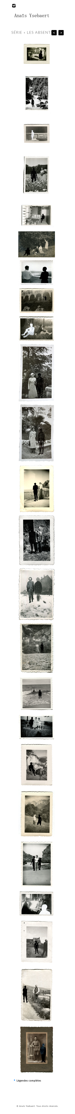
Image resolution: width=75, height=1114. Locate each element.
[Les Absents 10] (36, 727)
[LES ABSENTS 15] (36, 942)
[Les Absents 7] (36, 594)
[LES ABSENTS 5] (36, 540)
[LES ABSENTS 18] (36, 328)
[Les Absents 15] (36, 942)
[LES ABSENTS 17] (36, 1049)
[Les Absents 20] (36, 272)
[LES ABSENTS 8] (36, 648)
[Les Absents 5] (36, 540)
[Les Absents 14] (36, 903)
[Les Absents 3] (36, 432)
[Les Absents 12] (36, 813)
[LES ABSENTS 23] (36, 174)
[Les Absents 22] (36, 215)
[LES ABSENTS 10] (36, 727)
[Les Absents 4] (36, 488)
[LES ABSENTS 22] (36, 215)
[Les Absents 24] (36, 133)
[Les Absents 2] (36, 373)
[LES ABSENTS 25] (36, 94)
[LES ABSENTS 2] (36, 373)
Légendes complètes (29, 1081)
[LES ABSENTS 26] (36, 54)
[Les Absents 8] (36, 648)
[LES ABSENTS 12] (36, 813)
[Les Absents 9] (36, 694)
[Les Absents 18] (36, 328)
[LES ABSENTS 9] (36, 694)
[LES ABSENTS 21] (36, 244)
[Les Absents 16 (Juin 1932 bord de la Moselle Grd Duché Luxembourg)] (36, 994)
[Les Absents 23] (36, 174)
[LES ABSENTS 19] (36, 301)
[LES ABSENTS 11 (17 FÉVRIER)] (36, 764)
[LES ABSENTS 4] (36, 488)
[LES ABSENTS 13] (36, 864)
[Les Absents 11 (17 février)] (36, 764)
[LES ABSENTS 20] (36, 272)
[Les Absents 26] (36, 54)
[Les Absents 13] (36, 864)
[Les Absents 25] (36, 94)
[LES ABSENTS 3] (36, 432)
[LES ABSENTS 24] (36, 133)
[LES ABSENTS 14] (36, 903)
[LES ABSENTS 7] (36, 594)
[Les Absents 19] (36, 301)
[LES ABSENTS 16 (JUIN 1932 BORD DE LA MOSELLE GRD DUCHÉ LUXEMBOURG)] (36, 994)
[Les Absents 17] (36, 1049)
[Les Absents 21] (36, 244)
